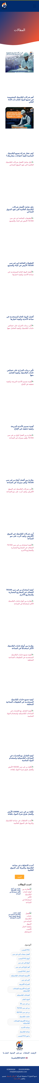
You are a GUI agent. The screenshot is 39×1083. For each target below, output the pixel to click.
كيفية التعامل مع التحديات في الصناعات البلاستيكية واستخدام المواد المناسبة (21, 758)
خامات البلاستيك (25, 1016)
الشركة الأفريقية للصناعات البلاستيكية (21, 990)
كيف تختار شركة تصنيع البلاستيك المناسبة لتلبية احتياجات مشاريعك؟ (20, 154)
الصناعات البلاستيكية (23, 995)
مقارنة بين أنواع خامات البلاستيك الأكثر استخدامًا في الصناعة (20, 647)
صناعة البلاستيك (25, 1032)
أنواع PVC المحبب (24, 958)
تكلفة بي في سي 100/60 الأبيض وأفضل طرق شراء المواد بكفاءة (20, 813)
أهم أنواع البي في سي (23, 967)
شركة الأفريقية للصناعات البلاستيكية (22, 1022)
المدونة (12, 1053)
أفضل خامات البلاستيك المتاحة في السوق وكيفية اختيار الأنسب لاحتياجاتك (14, 915)
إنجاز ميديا (17, 1078)
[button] (34, 6)
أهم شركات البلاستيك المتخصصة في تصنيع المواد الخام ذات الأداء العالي (20, 99)
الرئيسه (33, 1053)
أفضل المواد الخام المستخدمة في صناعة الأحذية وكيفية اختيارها (20, 318)
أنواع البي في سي (24, 963)
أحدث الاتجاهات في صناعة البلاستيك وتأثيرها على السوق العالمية (22, 867)
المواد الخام (26, 999)
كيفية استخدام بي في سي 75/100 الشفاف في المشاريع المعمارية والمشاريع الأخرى (20, 592)
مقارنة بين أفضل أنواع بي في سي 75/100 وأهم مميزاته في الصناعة (20, 481)
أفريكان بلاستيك (11, 1076)
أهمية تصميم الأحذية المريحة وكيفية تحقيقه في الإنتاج (22, 427)
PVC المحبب (26, 950)
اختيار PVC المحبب (24, 971)
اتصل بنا (6, 1053)
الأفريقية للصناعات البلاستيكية (20, 976)
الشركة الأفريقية (24, 984)
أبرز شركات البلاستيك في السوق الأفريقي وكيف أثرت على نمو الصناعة (20, 536)
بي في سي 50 (25, 1004)
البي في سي (26, 980)
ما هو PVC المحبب (24, 1036)
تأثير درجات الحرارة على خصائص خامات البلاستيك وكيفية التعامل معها (20, 372)
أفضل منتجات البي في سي (21, 954)
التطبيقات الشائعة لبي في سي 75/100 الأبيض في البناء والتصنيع (21, 264)
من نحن (19, 1053)
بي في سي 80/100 (23, 1012)
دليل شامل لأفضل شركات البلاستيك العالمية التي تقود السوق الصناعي (20, 209)
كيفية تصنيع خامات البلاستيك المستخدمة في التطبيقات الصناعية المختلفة (20, 701)
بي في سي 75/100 (23, 1008)
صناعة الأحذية (25, 1027)
